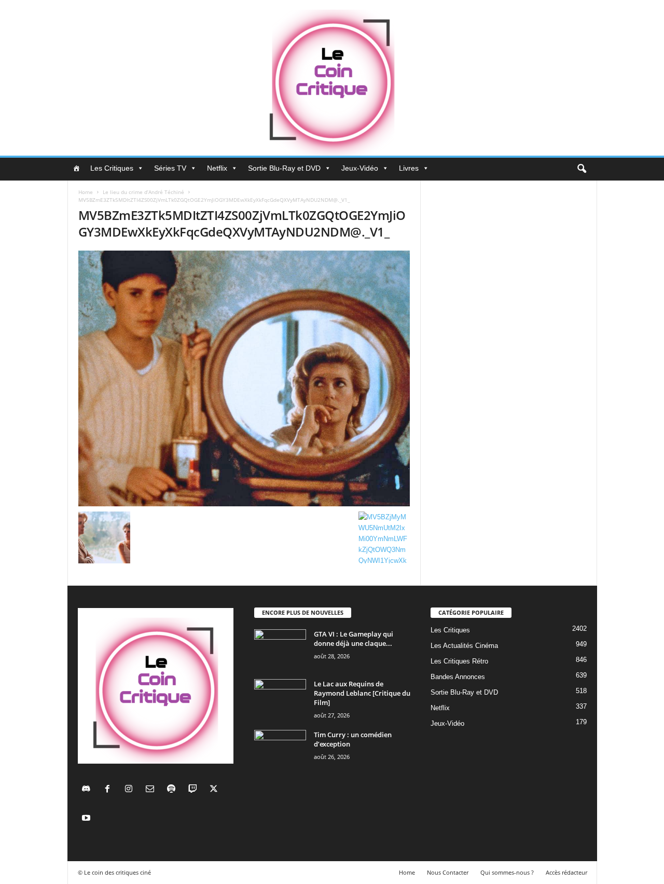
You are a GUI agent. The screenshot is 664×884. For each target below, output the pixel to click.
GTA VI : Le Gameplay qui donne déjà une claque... (353, 638)
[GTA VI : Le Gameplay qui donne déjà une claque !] (280, 648)
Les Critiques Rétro (459, 661)
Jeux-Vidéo (359, 168)
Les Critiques (111, 168)
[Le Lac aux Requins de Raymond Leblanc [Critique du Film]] (280, 698)
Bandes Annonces (458, 677)
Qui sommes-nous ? (507, 872)
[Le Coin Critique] (332, 78)
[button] (581, 169)
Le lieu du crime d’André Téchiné (143, 192)
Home (85, 192)
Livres (409, 168)
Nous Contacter (447, 872)
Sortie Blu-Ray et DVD (284, 168)
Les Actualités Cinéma (464, 646)
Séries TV (170, 168)
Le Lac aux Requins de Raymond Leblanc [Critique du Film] (362, 693)
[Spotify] (173, 790)
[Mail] (152, 790)
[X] (215, 790)
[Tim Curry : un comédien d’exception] (280, 749)
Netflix (217, 168)
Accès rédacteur (566, 872)
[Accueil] (76, 168)
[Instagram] (131, 790)
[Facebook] (109, 790)
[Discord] (88, 790)
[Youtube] (87, 819)
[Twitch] (194, 790)
